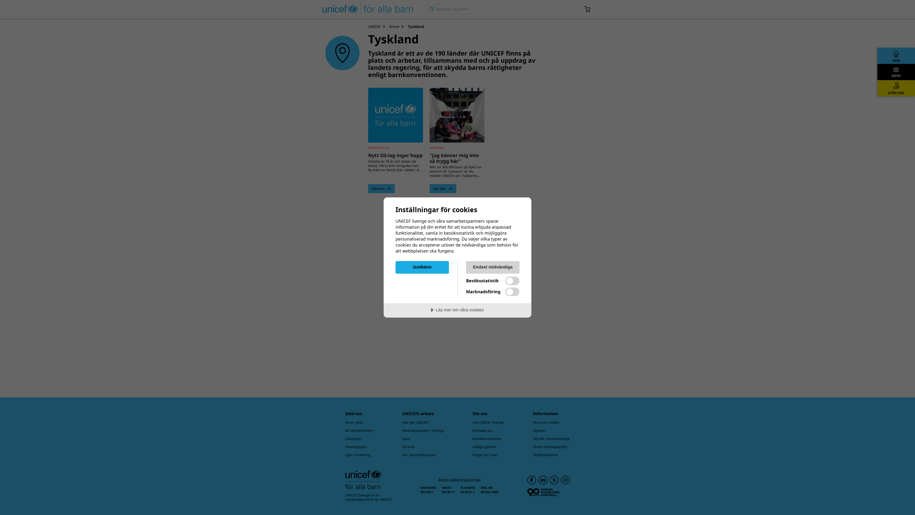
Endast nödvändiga (493, 267)
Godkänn (422, 267)
